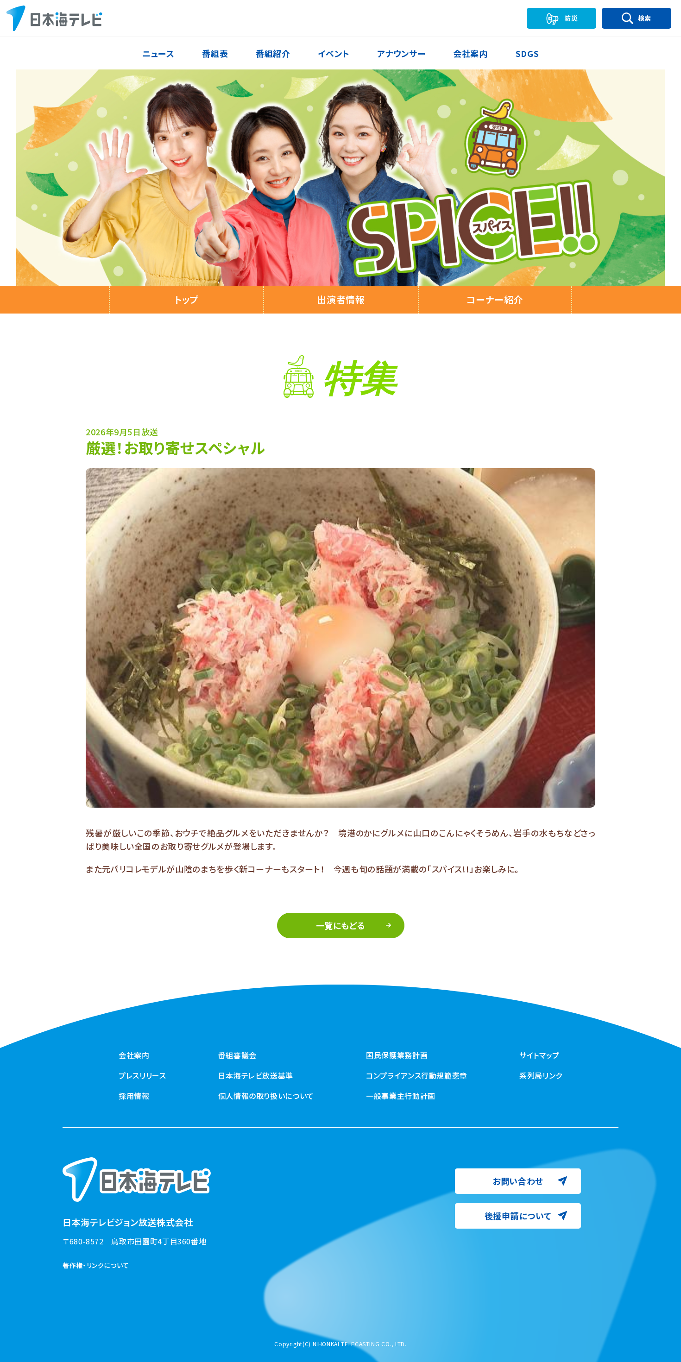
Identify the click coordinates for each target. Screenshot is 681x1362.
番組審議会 (237, 1055)
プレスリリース (142, 1075)
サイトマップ (539, 1055)
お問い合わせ (517, 1181)
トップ (186, 299)
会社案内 (134, 1055)
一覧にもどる (341, 925)
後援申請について (518, 1216)
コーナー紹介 (495, 299)
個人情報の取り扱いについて (266, 1095)
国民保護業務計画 (397, 1055)
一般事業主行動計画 (400, 1095)
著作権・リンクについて (96, 1265)
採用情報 (134, 1095)
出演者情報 (341, 299)
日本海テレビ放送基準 (255, 1075)
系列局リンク (540, 1075)
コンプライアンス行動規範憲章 (416, 1075)
